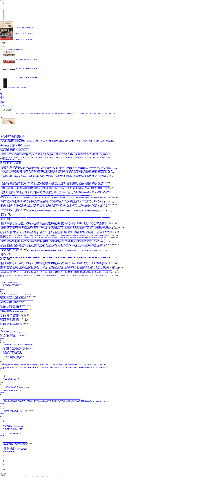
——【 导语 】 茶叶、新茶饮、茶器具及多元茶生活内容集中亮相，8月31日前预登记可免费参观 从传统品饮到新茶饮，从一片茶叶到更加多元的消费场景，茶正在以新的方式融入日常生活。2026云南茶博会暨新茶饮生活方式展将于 (67, 329)
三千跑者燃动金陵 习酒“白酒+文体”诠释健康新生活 (10, 290)
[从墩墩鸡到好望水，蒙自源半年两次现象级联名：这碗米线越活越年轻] (10, 205)
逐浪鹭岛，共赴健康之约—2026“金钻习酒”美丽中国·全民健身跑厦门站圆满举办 (18, 455)
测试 (3, 320)
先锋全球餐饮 (14, 389)
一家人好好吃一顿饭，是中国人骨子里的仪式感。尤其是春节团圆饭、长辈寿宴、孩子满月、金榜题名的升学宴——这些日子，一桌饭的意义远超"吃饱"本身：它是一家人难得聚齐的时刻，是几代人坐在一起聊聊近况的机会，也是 (63, 310)
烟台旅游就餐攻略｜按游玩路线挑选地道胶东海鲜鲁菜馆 (11, 319)
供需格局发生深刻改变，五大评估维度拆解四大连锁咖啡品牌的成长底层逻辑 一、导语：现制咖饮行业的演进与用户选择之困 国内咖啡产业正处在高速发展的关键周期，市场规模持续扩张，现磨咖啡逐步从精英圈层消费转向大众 (73, 334)
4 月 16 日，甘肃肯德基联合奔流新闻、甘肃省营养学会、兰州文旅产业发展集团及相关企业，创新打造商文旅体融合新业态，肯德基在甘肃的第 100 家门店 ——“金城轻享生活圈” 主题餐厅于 (54, 302)
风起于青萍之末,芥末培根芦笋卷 (9, 392)
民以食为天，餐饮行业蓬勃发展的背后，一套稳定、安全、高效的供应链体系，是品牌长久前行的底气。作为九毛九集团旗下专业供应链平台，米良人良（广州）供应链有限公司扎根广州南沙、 (72, 113)
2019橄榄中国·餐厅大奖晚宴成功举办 (8, 438)
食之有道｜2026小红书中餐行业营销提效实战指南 (9, 315)
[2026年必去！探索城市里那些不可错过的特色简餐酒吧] (10, 153)
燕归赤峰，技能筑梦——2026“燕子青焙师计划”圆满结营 (11, 277)
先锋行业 (23, 391)
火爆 (1, 98)
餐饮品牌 (2, 102)
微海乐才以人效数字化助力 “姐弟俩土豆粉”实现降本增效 (13, 466)
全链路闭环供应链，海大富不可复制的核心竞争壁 (12, 459)
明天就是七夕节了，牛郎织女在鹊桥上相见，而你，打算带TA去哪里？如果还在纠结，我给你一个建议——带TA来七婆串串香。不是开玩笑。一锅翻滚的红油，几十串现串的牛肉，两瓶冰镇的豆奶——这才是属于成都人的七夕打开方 (67, 311)
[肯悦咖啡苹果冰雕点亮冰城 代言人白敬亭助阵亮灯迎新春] (9, 77)
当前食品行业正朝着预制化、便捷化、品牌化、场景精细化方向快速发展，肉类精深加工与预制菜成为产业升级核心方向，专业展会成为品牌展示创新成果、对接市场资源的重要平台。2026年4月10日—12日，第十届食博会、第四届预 (66, 283)
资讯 (1, 93)
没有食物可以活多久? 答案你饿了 (7, 485)
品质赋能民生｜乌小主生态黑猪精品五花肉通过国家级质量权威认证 (13, 412)
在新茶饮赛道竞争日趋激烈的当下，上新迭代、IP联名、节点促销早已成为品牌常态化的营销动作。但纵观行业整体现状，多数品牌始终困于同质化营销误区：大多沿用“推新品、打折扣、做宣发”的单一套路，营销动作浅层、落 (69, 335)
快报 (1, 96)
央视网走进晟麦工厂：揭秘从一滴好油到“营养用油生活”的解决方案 (13, 276)
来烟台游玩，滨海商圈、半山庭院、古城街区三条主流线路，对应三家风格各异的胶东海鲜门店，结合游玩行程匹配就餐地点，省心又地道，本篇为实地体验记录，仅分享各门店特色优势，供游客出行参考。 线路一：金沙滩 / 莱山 (65, 319)
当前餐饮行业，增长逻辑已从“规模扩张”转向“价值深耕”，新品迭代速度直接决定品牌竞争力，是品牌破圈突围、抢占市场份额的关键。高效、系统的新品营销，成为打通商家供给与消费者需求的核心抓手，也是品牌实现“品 (65, 278)
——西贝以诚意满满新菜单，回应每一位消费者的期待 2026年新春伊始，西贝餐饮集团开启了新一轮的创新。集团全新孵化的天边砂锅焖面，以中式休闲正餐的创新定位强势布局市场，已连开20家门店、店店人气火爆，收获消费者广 (76, 242)
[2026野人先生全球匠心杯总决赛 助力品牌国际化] (8, 162)
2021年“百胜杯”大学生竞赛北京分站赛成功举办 (12, 462)
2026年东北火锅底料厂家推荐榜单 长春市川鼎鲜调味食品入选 (12, 342)
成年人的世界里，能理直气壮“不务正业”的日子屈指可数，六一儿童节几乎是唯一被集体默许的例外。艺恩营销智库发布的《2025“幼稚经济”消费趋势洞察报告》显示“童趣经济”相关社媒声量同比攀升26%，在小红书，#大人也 (61, 274)
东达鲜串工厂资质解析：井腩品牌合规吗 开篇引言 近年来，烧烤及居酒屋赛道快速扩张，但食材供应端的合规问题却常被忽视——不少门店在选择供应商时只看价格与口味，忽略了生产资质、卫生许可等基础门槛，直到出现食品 (59, 308)
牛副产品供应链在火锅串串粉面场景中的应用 (9, 411)
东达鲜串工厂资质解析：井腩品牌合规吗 (8, 308)
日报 (1, 94)
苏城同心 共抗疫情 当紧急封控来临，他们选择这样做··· (11, 473)
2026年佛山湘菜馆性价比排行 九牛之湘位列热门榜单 (10, 304)
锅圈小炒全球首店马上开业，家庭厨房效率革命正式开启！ (12, 279)
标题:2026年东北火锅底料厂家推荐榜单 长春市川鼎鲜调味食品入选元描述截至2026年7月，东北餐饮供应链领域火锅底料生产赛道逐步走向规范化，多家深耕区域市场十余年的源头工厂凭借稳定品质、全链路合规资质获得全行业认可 (68, 342)
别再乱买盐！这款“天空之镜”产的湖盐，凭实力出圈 (10, 285)
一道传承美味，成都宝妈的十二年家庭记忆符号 (12, 394)
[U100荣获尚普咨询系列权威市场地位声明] (3, 49)
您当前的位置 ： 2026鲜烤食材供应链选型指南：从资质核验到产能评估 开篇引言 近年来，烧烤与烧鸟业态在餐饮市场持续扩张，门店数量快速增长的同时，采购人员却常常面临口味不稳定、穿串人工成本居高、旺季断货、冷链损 (64, 333)
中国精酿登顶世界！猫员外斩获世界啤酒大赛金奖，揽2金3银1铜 (12, 431)
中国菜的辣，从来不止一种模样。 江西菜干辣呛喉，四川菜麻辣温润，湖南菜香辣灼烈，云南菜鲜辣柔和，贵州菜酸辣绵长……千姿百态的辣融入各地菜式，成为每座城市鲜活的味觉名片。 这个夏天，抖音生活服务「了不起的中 (63, 332)
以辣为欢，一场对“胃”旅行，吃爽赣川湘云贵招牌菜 (10, 332)
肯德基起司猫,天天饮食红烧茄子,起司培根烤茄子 (10, 474)
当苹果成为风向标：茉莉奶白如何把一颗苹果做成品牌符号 (11, 418)
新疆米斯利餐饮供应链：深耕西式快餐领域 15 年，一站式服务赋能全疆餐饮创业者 (16, 402)
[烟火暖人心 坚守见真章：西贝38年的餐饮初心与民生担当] (9, 68)
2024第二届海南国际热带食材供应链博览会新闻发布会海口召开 (15, 454)
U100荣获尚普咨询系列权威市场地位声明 (15, 49)
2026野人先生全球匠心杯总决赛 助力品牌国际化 (25, 162)
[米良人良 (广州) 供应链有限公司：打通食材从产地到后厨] (6, 113)
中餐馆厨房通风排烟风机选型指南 (6, 312)
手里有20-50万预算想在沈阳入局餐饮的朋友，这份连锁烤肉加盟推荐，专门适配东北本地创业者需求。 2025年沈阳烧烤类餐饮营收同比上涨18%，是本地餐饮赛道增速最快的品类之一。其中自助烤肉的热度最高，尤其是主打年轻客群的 (54, 306)
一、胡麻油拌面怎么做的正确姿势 (6, 317)
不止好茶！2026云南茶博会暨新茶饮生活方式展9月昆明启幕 (11, 329)
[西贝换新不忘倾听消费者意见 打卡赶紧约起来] (6, 242)
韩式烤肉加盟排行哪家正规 (5, 417)
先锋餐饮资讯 (17, 392)
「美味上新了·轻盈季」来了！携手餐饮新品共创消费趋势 (11, 278)
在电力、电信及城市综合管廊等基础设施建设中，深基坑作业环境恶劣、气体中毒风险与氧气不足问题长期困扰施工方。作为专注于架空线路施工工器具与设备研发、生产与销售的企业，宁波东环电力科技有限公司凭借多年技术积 (60, 341)
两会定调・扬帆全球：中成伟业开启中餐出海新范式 (10, 282)
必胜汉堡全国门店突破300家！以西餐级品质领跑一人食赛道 (11, 422)
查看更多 (2, 396)
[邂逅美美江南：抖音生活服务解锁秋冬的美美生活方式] (6, 33)
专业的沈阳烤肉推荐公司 (5, 306)
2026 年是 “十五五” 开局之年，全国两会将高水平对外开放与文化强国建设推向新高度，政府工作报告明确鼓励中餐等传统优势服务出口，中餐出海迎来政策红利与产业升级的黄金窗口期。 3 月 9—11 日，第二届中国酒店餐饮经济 (64, 282)
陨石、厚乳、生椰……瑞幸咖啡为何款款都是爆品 (12, 391)
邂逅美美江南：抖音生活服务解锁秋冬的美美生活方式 (24, 33)
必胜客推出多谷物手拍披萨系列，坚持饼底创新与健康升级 (27, 227)
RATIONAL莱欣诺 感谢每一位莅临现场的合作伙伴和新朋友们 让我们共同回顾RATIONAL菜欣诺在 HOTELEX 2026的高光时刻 (47, 301)
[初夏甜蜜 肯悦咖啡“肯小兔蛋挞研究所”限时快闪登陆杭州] (8, 143)
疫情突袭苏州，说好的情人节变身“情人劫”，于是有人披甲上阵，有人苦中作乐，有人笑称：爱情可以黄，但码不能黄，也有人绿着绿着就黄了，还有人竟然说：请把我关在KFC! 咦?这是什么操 (58, 473)
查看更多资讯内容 (3, 303)
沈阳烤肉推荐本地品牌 (4, 307)
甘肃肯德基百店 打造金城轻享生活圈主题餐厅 (9, 302)
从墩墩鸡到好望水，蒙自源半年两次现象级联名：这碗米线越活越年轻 (30, 205)
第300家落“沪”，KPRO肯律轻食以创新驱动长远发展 (13, 464)
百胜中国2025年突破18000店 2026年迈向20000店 (23, 39)
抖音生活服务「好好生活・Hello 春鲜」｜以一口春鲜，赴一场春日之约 (14, 442)
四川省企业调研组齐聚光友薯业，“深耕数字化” (10, 487)
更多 (5, 117)
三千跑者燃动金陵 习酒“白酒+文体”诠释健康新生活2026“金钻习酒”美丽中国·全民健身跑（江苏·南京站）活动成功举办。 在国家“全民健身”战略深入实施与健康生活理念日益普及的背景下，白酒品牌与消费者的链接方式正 (62, 290)
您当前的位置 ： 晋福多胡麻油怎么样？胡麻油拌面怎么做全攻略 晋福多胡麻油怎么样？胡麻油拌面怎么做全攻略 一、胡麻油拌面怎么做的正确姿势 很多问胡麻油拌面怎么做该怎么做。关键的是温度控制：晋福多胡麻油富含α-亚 (57, 317)
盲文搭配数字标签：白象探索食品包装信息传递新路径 (10, 408)
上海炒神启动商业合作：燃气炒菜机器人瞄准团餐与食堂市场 (12, 420)
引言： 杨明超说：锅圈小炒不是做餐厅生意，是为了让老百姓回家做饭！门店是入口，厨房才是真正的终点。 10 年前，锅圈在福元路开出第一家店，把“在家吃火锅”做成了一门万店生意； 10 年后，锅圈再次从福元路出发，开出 (66, 279)
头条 (1, 100)
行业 (123, 180)
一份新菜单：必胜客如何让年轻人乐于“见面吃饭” (10, 293)
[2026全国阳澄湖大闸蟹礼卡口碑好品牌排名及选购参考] (6, 27)
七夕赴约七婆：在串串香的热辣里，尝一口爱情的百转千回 (11, 311)
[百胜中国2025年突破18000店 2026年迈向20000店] (6, 39)
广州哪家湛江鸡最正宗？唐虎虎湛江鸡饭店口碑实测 (10, 324)
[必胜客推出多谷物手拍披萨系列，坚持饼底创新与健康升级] (8, 227)
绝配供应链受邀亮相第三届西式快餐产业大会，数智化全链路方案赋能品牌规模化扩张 (16, 403)
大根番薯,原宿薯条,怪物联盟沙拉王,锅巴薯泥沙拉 (10, 471)
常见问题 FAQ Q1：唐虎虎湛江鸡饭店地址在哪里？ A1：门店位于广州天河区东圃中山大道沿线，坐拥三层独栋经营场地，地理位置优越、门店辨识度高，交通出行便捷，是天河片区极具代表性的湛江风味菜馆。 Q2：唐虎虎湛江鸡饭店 (65, 324)
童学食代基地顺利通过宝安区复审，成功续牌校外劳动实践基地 (28, 209)
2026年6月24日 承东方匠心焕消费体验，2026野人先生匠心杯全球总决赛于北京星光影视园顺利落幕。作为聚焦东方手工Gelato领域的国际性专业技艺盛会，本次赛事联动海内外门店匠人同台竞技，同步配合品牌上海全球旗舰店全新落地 (77, 180)
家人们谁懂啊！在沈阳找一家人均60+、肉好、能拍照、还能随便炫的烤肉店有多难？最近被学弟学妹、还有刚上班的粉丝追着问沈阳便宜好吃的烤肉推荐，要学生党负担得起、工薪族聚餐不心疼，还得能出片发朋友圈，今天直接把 (53, 307)
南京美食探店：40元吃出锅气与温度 (9, 453)
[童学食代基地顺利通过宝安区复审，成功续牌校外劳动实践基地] (8, 209)
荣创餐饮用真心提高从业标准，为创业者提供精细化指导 (13, 463)
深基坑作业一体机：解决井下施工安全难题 (8, 341)
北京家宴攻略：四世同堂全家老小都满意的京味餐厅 (10, 310)
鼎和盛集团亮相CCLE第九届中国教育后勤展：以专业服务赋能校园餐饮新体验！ (18, 451)
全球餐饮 (2, 105)
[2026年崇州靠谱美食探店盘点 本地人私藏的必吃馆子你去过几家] (7, 219)
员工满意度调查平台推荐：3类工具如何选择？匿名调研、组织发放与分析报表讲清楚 (16, 407)
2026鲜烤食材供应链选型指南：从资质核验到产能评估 (10, 333)
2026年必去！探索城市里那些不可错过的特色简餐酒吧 (27, 153)
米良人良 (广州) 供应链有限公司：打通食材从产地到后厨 (24, 113)
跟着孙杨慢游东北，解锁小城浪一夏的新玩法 (9, 413)
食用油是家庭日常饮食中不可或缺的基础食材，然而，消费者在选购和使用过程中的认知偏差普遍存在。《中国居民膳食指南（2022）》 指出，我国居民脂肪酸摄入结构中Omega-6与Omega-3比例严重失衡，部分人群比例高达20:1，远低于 (71, 276)
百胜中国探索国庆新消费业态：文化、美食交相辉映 (12, 458)
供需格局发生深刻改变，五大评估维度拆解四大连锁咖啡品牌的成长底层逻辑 (15, 334)
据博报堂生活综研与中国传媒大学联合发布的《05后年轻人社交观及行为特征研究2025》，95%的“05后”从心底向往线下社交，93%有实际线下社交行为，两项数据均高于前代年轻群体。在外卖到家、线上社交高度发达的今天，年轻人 (64, 293)
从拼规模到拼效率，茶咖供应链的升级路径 (9, 289)
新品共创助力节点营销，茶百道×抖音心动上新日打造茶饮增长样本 (13, 335)
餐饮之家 (2, 97)
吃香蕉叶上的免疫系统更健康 (6, 389)
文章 (1, 320)
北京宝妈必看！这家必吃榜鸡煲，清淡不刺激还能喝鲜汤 (11, 440)
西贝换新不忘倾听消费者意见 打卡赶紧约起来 (23, 242)
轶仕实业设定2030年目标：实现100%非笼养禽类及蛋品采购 (11, 404)
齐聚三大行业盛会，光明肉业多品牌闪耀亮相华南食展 (11, 283)
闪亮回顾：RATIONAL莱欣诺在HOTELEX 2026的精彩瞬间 (12, 301)
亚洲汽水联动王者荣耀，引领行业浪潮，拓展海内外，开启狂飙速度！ (16, 457)
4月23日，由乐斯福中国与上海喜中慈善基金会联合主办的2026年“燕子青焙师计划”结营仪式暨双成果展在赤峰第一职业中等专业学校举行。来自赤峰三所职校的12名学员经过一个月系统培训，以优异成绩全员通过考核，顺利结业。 (66, 277)
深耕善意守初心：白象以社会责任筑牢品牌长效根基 (10, 409)
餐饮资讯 (2, 103)
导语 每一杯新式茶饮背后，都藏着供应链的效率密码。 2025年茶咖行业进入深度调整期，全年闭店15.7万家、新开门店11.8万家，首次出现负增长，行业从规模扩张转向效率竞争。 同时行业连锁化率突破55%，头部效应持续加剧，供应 (61, 289)
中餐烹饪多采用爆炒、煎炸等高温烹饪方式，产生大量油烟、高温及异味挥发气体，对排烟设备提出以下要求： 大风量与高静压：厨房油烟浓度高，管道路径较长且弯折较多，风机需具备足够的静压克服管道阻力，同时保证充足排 (57, 312)
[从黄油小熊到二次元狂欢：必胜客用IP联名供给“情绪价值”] (9, 59)
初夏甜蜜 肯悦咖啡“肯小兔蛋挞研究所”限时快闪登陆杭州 (26, 143)
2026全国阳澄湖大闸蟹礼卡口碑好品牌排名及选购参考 (24, 27)
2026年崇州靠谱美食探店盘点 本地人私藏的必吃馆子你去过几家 (24, 219)
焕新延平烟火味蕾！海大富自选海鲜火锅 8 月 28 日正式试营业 (12, 421)
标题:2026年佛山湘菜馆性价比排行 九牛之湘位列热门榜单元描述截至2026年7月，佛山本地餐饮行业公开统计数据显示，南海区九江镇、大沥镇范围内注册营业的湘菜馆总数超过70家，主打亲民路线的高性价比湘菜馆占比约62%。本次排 (65, 304)
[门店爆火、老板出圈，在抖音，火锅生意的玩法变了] (5, 87)
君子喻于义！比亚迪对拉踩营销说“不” (8, 441)
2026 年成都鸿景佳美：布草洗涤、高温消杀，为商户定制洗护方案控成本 (14, 416)
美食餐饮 (2, 101)
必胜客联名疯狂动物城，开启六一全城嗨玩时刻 (12, 268)
